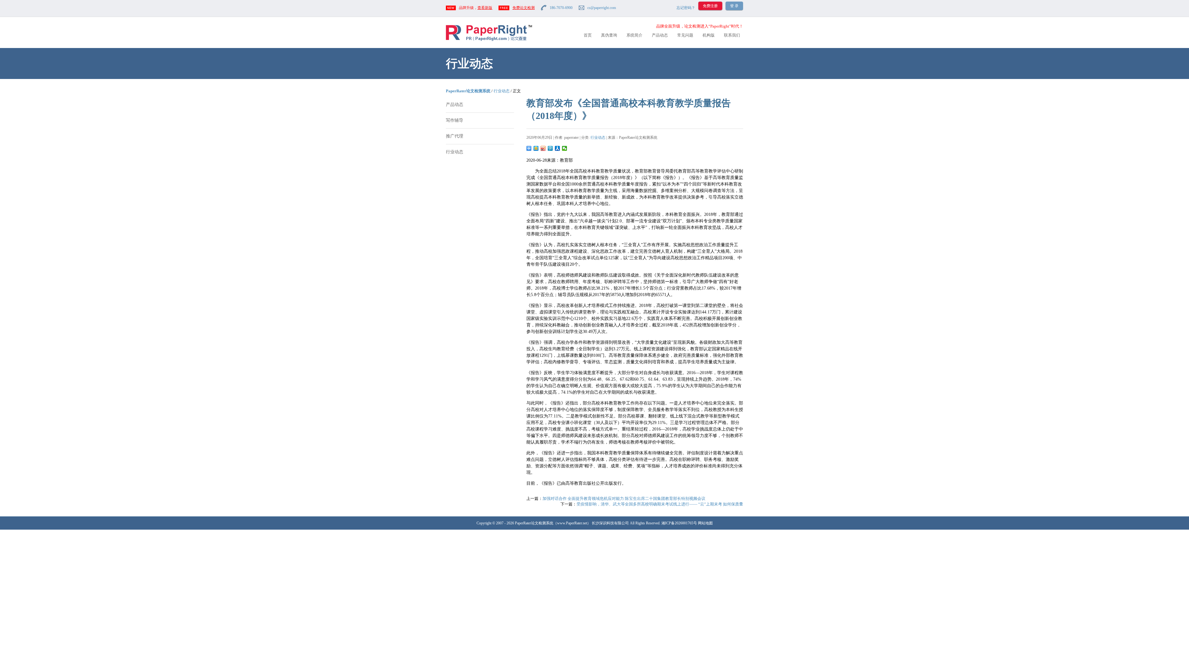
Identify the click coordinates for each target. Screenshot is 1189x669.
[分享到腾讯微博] (550, 148)
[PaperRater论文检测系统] (489, 40)
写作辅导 (454, 120)
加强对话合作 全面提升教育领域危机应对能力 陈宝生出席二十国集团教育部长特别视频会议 (623, 498)
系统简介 (634, 35)
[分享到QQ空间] (536, 148)
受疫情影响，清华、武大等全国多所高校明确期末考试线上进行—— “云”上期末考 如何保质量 (660, 504)
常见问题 (685, 35)
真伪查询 (609, 35)
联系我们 (732, 35)
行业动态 (502, 91)
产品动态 (660, 35)
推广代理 (454, 136)
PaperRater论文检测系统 (468, 91)
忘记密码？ (686, 8)
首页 (588, 35)
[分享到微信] (564, 148)
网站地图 (705, 523)
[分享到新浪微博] (543, 148)
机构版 (709, 35)
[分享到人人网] (557, 148)
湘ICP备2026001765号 (679, 523)
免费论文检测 (523, 8)
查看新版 (484, 8)
